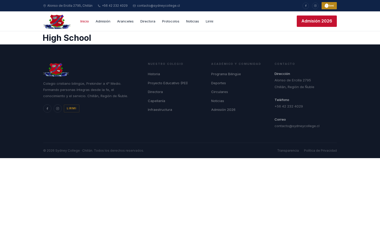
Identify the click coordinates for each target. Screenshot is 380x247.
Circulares (219, 92)
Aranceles (125, 21)
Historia (154, 74)
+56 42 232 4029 (115, 5)
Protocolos (170, 21)
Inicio (84, 21)
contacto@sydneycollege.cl (158, 5)
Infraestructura (160, 109)
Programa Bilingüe (226, 74)
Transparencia (288, 150)
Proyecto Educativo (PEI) (168, 83)
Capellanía (156, 101)
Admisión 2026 (316, 21)
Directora (147, 21)
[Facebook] (305, 6)
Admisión (103, 21)
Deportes (218, 83)
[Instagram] (315, 6)
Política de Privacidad (320, 150)
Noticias (192, 21)
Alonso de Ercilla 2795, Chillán (70, 5)
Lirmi (209, 21)
